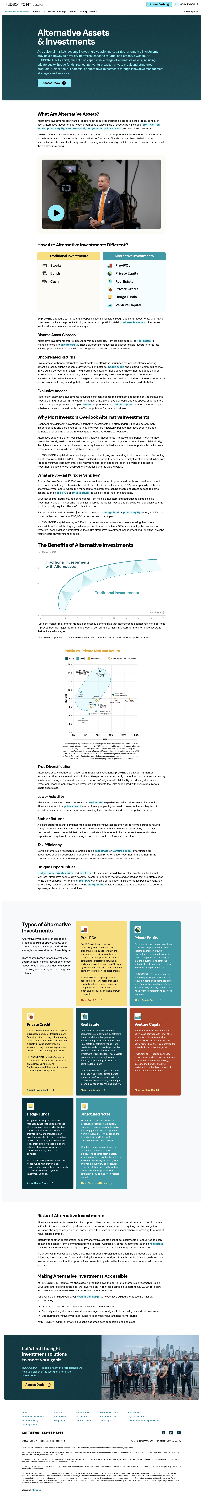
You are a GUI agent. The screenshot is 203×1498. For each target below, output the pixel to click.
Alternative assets (134, 322)
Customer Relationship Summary (143, 1420)
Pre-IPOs (58, 1412)
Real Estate (81, 1416)
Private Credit (82, 1412)
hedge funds (66, 64)
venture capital (102, 64)
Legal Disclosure (136, 1416)
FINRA (79, 1452)
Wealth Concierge (88, 1296)
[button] (38, 11)
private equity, (56, 128)
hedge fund (111, 512)
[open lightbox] (101, 194)
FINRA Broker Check (109, 1412)
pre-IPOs (148, 124)
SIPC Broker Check (109, 1416)
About (25, 1412)
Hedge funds (46, 872)
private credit (112, 128)
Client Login (105, 1420)
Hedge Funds (60, 1420)
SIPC (84, 1452)
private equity (46, 64)
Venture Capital (83, 1420)
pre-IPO (87, 404)
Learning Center (30, 1424)
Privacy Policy (134, 1412)
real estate (83, 64)
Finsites (37, 1490)
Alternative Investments (33, 1416)
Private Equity (60, 1416)
